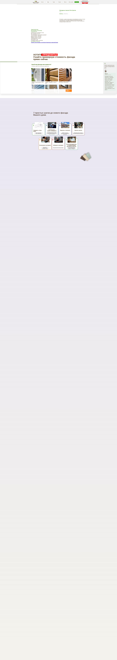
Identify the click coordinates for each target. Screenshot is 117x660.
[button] (85, 3)
